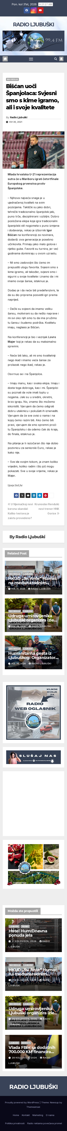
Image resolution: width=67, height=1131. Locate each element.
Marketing (37, 1115)
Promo (25, 926)
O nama (50, 1115)
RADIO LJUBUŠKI (33, 24)
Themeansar (33, 1107)
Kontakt (26, 1115)
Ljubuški (27, 574)
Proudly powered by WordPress (22, 1102)
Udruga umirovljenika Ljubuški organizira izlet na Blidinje (32, 620)
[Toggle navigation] (31, 59)
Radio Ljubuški (18, 117)
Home (16, 1115)
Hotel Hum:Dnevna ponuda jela (28, 933)
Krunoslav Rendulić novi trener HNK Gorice (47, 509)
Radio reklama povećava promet (44, 1123)
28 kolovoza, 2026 (25, 1019)
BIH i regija (12, 79)
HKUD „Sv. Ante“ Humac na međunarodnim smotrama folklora (32, 583)
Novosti (26, 1043)
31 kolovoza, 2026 (24, 941)
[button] (55, 59)
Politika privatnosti (15, 1123)
